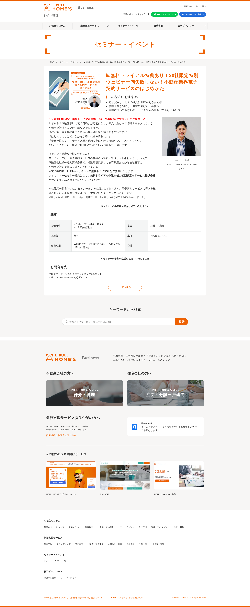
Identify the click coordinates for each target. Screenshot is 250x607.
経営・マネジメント (160, 527)
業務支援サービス (89, 25)
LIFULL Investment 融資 (165, 494)
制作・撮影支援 (96, 544)
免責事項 (82, 598)
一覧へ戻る (125, 287)
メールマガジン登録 (193, 14)
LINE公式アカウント (165, 14)
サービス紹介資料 (68, 578)
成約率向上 (80, 544)
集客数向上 (90, 527)
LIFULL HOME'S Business (84, 393)
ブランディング (63, 544)
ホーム (47, 598)
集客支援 (48, 544)
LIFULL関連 (158, 544)
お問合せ (73, 598)
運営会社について (136, 598)
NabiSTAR (105, 494)
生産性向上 (144, 544)
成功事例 (158, 25)
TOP (52, 62)
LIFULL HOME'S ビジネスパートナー (63, 494)
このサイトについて (59, 598)
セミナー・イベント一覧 (55, 561)
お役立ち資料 (50, 578)
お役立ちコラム (57, 25)
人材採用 (143, 527)
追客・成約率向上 (108, 527)
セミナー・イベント (128, 25)
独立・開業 (179, 527)
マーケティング (127, 527)
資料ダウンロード (187, 25)
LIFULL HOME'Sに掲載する (115, 598)
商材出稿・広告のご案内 (195, 6)
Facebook (146, 423)
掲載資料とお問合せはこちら (61, 435)
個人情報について (94, 598)
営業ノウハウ (75, 527)
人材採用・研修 (115, 544)
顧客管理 (130, 544)
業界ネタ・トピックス (54, 527)
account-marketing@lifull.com (72, 277)
